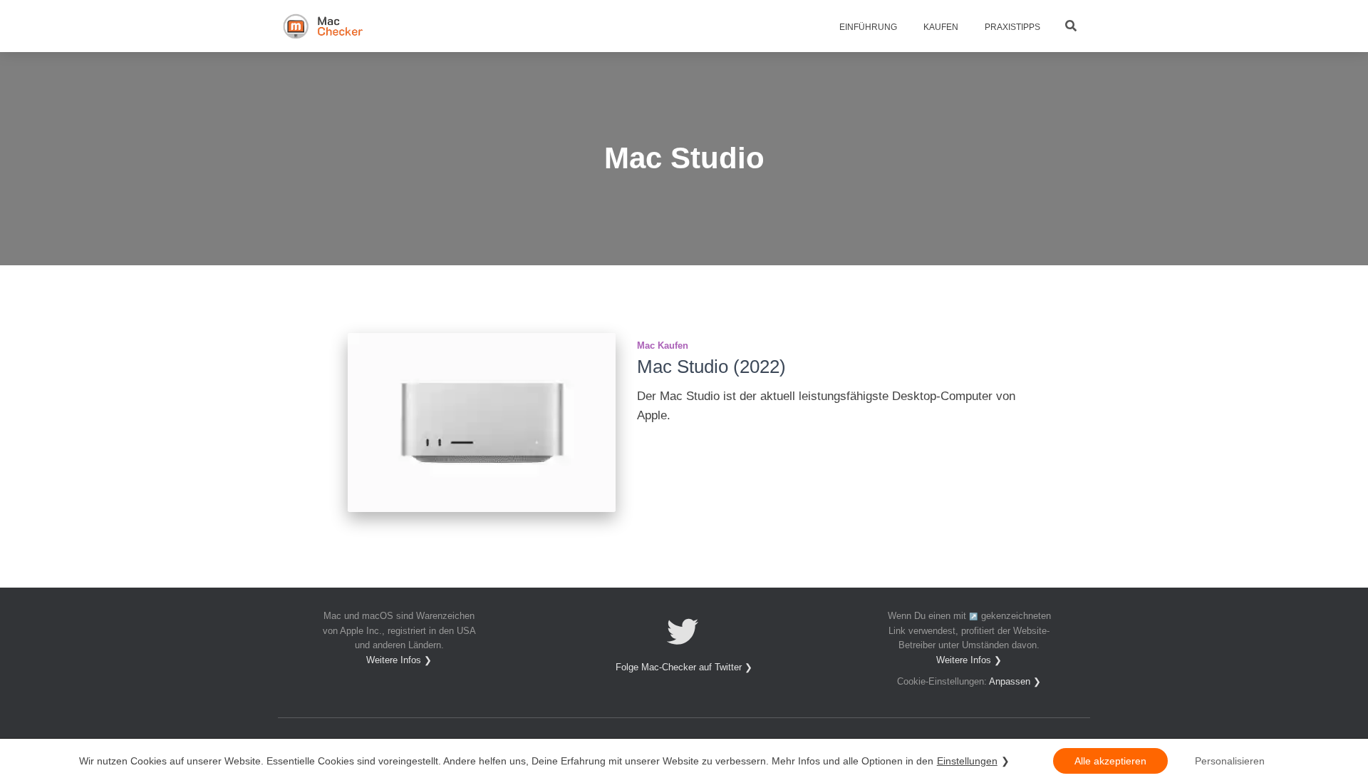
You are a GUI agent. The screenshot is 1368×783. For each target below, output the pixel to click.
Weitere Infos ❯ (399, 660)
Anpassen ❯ (1015, 682)
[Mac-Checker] (323, 26)
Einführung (867, 27)
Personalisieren (1230, 761)
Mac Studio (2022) (711, 366)
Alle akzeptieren (1110, 761)
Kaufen (939, 27)
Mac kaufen (662, 345)
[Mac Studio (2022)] (482, 422)
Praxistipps (1011, 27)
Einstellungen (967, 761)
